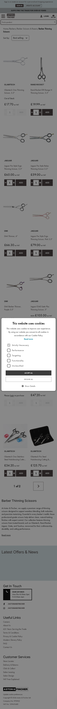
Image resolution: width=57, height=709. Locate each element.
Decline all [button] (28, 379)
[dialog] (28, 354)
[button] (28, 386)
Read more (28, 339)
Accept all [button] (29, 373)
